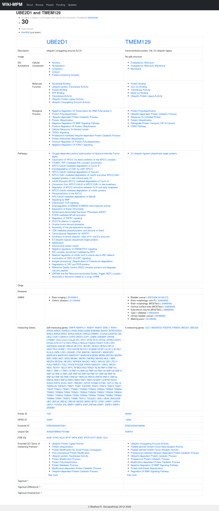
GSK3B (61, 346)
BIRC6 (57, 333)
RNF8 (90, 379)
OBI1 (108, 361)
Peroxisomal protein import (65, 245)
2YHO (56, 437)
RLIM (97, 367)
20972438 (152, 297)
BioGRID (26, 32)
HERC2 (95, 346)
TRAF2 (95, 386)
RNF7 (83, 379)
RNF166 (86, 373)
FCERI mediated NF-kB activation (69, 215)
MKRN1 (83, 358)
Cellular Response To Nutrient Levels (70, 129)
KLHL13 (109, 349)
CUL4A (71, 339)
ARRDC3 (66, 330)
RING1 (90, 367)
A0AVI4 (129, 431)
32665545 (163, 300)
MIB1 (49, 358)
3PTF (68, 437)
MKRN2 (91, 358)
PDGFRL (167, 327)
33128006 (151, 318)
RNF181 (112, 373)
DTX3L (102, 339)
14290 (128, 419)
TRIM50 (83, 395)
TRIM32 (83, 392)
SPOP (87, 383)
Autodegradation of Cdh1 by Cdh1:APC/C (72, 168)
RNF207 (74, 376)
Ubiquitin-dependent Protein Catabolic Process (75, 117)
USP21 (50, 404)
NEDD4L (59, 361)
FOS (106, 343)
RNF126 (110, 370)
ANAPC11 (81, 327)
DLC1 (148, 327)
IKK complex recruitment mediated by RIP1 (73, 252)
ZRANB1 (51, 407)
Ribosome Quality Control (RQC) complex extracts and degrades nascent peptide (84, 269)
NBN (113, 358)
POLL (64, 364)
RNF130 (51, 373)
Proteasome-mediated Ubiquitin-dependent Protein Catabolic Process (86, 135)
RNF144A (67, 373)
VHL (65, 404)
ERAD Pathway (138, 126)
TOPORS (86, 386)
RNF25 (91, 376)
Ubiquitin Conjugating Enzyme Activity (71, 102)
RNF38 (50, 379)
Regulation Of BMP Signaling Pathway (150, 471)
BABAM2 (95, 330)
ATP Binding (58, 92)
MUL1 (107, 358)
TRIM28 (59, 392)
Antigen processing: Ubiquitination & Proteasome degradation (82, 261)
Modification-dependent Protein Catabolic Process (76, 468)
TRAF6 (110, 386)
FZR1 (112, 343)
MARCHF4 (52, 355)
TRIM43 (59, 395)
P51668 (65, 431)
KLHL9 (50, 352)
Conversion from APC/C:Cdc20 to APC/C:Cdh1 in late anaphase (84, 184)
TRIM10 (58, 389)
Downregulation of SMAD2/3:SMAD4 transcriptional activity (81, 205)
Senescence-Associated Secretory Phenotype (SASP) (79, 212)
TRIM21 (75, 389)
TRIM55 (101, 395)
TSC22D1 (91, 398)
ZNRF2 (108, 404)
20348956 (160, 315)
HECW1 (87, 346)
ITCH (69, 349)
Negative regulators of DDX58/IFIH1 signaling (74, 248)
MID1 (61, 358)
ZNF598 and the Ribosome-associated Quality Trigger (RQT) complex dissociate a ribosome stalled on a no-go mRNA (86, 275)
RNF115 (76, 370)
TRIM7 (58, 398)
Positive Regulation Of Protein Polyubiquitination (76, 141)
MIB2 (55, 358)
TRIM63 (118, 395)
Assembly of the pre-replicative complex (72, 227)
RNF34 (113, 376)
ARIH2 (50, 330)
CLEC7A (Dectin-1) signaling (66, 221)
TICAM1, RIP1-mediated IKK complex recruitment (77, 162)
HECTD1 (78, 346)
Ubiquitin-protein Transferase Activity (70, 86)
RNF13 (118, 370)
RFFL (70, 367)
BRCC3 (87, 333)
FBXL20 (84, 343)
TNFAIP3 (62, 386)
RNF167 (95, 373)
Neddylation (58, 242)
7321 (49, 413)
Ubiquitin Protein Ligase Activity (68, 99)
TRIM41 (50, 395)
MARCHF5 (63, 355)
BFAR (112, 330)
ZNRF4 (116, 404)
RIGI (84, 367)
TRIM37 (101, 392)
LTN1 (78, 352)
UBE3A (55, 401)
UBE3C (63, 401)
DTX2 (89, 339)
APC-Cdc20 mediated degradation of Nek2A (73, 196)
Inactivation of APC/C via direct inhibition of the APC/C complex (84, 159)
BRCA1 (79, 333)
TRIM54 (92, 395)
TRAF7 (118, 386)
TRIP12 (82, 398)
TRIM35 (92, 392)
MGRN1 (118, 355)
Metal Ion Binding (139, 92)
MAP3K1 (86, 352)
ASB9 (87, 330)
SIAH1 (114, 379)
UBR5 (87, 401)
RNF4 (57, 379)
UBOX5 (79, 401)
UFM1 (101, 401)
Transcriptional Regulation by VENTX (70, 233)
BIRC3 (50, 333)
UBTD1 (94, 401)
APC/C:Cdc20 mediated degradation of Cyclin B (75, 165)
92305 (128, 413)
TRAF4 (102, 386)
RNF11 (50, 370)
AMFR (72, 327)
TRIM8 (74, 398)
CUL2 (58, 339)
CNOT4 (79, 336)
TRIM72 (66, 398)
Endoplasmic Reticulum (142, 62)
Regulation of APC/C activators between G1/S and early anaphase (85, 187)
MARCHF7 (74, 355)
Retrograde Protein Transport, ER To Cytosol (153, 123)
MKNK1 (74, 358)
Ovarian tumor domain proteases (68, 224)
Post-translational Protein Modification (71, 452)
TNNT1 (70, 386)
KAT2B (75, 349)
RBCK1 (112, 364)
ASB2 (74, 330)
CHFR (72, 336)
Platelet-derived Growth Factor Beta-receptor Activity (157, 446)
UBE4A (71, 401)
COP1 (86, 336)
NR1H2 (101, 361)
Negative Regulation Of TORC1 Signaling (72, 144)
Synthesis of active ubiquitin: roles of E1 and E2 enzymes (81, 236)
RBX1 (49, 367)
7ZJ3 (105, 437)
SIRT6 (57, 383)
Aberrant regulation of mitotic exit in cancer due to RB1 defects (83, 255)
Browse (39, 4)
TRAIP (50, 389)
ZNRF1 (100, 404)
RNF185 (59, 376)
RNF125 (102, 370)
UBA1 (100, 398)
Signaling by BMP (61, 199)
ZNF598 (92, 404)
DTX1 (83, 339)
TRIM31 (75, 392)
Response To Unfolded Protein (146, 117)
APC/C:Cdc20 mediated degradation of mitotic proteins (79, 190)
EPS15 (57, 343)
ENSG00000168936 (135, 425)
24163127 (163, 297)
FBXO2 (91, 343)
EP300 (50, 343)
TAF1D (110, 383)
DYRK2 (110, 339)
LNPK (57, 352)
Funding (60, 4)
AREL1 (106, 327)
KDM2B (93, 349)
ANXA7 (98, 327)
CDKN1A (63, 336)
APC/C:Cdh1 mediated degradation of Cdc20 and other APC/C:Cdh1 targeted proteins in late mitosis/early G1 (85, 176)
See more (53, 474)
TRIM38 (109, 392)
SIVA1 (64, 383)
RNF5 (71, 379)
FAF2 (68, 343)
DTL (78, 339)
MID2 (67, 358)
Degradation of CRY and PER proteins (71, 264)
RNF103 (112, 367)
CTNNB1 (51, 339)
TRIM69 (50, 398)
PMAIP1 (57, 364)
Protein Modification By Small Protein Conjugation (76, 449)
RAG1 (105, 364)
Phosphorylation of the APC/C (67, 193)
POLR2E (79, 364)
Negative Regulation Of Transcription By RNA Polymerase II (82, 110)
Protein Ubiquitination (62, 120)
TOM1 (78, 386)
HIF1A (111, 346)
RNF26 (98, 376)
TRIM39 (118, 392)
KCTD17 (84, 349)
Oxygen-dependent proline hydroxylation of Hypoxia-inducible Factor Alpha (85, 155)
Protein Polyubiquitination (64, 113)
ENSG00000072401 (56, 425)
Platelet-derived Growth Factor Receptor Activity (155, 449)
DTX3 (95, 339)
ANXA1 (90, 327)
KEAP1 (101, 349)
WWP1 (71, 404)
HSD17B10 (52, 349)
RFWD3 (77, 367)
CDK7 (56, 336)
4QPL (80, 437)
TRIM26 (118, 389)
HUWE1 (62, 349)
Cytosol (56, 71)
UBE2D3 (194, 327)
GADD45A (52, 346)
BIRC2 (118, 330)
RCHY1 (56, 367)
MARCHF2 (108, 352)
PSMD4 (176, 327)
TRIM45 (68, 395)
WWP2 (78, 404)
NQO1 (94, 361)
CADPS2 (112, 333)
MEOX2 (110, 355)
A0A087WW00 (54, 431)
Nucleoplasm (58, 65)
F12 (63, 343)
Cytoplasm (57, 68)
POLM (71, 364)
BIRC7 (64, 333)
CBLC (49, 336)
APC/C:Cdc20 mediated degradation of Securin (75, 171)
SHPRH (106, 379)
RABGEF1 (96, 364)
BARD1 (104, 330)
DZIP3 (117, 339)
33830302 (153, 312)
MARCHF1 (97, 352)
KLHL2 (117, 349)
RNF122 (84, 370)
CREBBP (101, 336)
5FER (87, 437)
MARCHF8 (85, 355)
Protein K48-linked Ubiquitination (68, 138)
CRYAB (110, 336)
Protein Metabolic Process (65, 465)
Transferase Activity (62, 96)
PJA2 (49, 364)
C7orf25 (103, 333)
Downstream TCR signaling (65, 202)
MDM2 (95, 355)
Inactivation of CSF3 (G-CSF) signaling (71, 258)
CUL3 (65, 339)
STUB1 (102, 383)
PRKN (87, 364)
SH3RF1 (97, 379)
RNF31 (106, 376)
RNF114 (67, 370)
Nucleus (56, 62)
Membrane (136, 68)
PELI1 (115, 361)
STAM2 (94, 383)
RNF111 (58, 370)
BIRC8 (71, 333)
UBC (49, 401)
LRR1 (63, 352)
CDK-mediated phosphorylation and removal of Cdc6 (78, 230)
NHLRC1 (86, 361)
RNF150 (77, 373)
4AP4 (74, 437)
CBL (120, 333)
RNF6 (77, 379)
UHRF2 (116, 401)
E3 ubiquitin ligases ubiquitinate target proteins (75, 239)
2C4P (49, 437)
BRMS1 (95, 333)
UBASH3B (115, 398)
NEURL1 (68, 361)
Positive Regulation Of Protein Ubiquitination (74, 126)
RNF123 (93, 370)
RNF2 (67, 376)
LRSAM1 (71, 352)
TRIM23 (92, 389)
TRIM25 (109, 389)
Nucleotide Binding (61, 83)
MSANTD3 (156, 327)
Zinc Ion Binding (139, 86)
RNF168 (103, 373)
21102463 (74, 300)
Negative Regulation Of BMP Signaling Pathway (76, 123)
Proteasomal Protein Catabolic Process (150, 459)
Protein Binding (59, 89)
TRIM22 (83, 389)
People (50, 4)
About (30, 4)
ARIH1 (114, 327)
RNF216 (83, 376)
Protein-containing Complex (65, 74)
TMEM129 (138, 41)
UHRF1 (108, 401)
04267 (50, 419)
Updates (72, 4)
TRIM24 (101, 389)
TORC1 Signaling (60, 132)
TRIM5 (75, 395)
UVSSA (58, 404)
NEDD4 (50, 361)
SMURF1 (78, 383)
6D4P (99, 437)
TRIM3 (67, 392)
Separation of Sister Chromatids (68, 208)
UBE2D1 (57, 41)
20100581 (72, 297)
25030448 (92, 17)
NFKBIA (77, 361)
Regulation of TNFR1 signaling (67, 218)
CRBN (93, 336)
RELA (64, 367)
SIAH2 (50, 383)
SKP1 (71, 383)
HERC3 (103, 346)
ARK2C (57, 330)
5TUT (93, 437)
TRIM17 (66, 389)
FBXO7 (99, 343)
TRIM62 (109, 395)
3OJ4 (62, 437)
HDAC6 (69, 346)
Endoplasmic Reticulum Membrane (148, 65)
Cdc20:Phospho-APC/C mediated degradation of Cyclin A (80, 181)
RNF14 (58, 373)
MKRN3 (99, 358)
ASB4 (81, 330)
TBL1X (117, 383)
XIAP (85, 404)
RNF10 (104, 367)
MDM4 (102, 355)
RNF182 (51, 376)
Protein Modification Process (66, 459)
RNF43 (63, 379)
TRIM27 (50, 392)
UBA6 (106, 398)
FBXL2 (75, 343)
